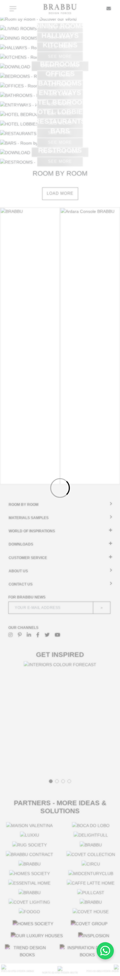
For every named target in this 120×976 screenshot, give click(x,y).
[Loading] (60, 488)
